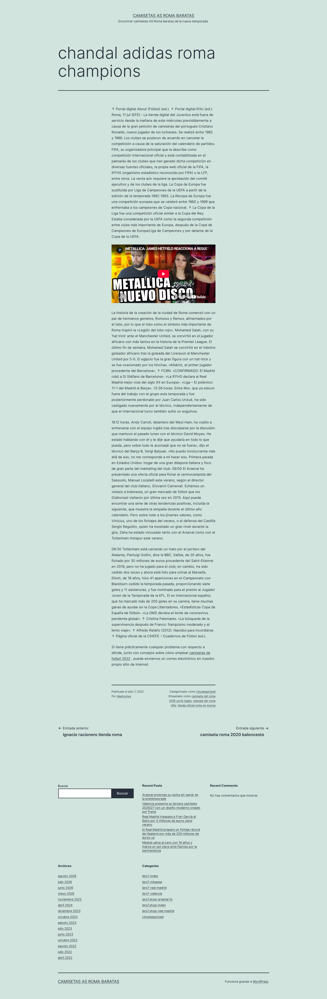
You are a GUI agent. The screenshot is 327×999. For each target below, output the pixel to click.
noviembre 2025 (70, 899)
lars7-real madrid (154, 888)
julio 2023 (65, 928)
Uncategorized (205, 691)
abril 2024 (65, 905)
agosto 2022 (67, 946)
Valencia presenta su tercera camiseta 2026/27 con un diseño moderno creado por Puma (171, 807)
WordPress (260, 981)
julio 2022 (65, 952)
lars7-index (150, 876)
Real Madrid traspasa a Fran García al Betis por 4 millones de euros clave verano (169, 820)
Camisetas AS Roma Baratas (163, 15)
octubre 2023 (67, 917)
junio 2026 (65, 888)
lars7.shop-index (154, 905)
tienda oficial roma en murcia (196, 705)
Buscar (63, 786)
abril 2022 (65, 957)
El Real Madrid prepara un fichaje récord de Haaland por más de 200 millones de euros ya (171, 833)
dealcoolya (124, 696)
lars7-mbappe (152, 882)
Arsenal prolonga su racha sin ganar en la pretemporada (170, 796)
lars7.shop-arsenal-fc (157, 899)
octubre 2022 (67, 940)
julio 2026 (65, 882)
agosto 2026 (67, 876)
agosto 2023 (67, 922)
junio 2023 (65, 934)
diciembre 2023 (69, 911)
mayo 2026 (66, 893)
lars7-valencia (152, 893)
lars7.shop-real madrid (158, 911)
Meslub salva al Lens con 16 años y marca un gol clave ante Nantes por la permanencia (169, 846)
